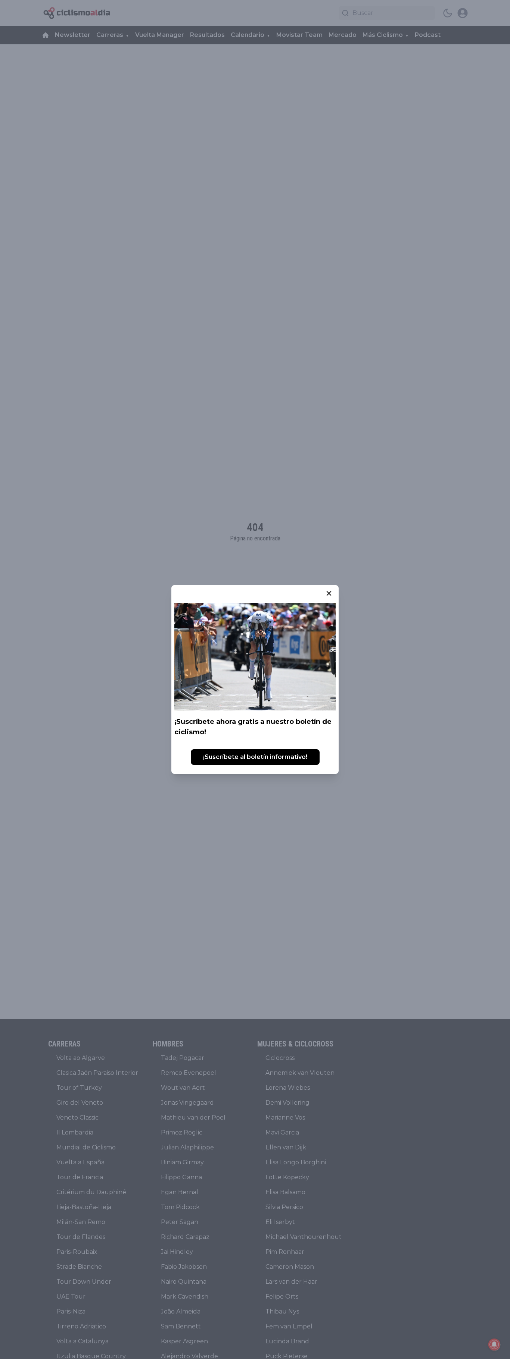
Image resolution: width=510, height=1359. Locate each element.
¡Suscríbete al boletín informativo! (255, 756)
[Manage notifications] (494, 1344)
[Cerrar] (329, 593)
